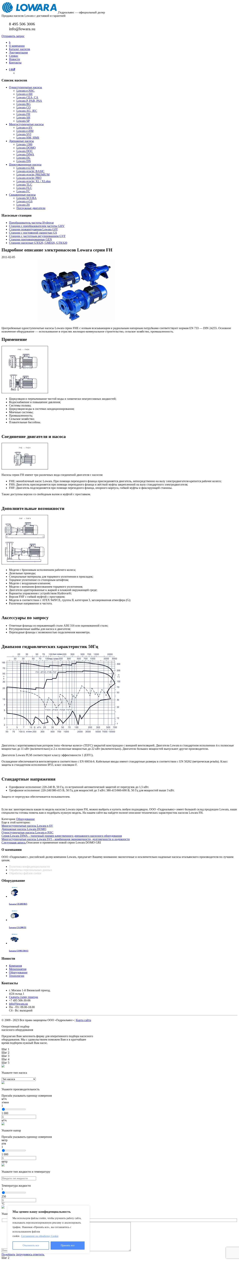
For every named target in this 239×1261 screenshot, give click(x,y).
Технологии (16, 975)
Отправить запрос (12, 36)
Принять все (68, 1245)
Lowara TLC (24, 184)
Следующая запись (13, 842)
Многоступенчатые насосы (26, 124)
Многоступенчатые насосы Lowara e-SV (27, 825)
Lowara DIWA (25, 154)
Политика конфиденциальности (29, 866)
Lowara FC (23, 191)
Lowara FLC (24, 188)
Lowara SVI (23, 134)
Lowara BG (23, 104)
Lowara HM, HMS (27, 137)
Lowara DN (23, 161)
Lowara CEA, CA (27, 97)
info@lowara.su (18, 1003)
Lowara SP (23, 120)
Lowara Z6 (23, 204)
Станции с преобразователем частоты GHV (37, 226)
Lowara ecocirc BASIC (30, 171)
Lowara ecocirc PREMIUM (32, 174)
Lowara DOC (24, 151)
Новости (14, 59)
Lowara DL (23, 157)
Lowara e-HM (24, 131)
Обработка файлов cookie (25, 873)
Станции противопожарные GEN (30, 239)
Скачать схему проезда (23, 997)
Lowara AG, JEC (26, 110)
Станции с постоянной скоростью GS (33, 232)
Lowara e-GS (24, 201)
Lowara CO (23, 107)
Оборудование (25, 819)
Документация (18, 52)
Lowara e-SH (24, 94)
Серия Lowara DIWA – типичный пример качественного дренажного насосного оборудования (61, 835)
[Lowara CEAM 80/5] (14, 896)
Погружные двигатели (30, 208)
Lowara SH (23, 117)
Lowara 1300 (24, 144)
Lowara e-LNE (25, 167)
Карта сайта (83, 1020)
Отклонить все (31, 1245)
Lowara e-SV (24, 127)
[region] (48, 1229)
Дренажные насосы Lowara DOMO (23, 829)
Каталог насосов (19, 49)
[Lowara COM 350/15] (14, 943)
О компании (17, 45)
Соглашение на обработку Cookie (39, 1236)
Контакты (15, 62)
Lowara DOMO (26, 147)
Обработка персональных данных (31, 869)
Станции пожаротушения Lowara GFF (33, 229)
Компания (15, 965)
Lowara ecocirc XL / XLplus (33, 181)
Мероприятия (17, 969)
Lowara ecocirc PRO (28, 177)
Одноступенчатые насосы (25, 87)
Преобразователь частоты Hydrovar (31, 222)
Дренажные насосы (21, 141)
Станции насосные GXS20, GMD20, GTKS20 (38, 242)
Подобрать (8, 1254)
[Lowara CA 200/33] (14, 919)
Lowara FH (23, 114)
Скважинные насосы (22, 194)
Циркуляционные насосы (25, 164)
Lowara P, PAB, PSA (29, 100)
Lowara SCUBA (26, 198)
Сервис (13, 55)
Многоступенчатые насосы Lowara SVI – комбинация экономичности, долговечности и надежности (65, 839)
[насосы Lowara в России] (29, 12)
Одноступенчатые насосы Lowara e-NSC (27, 832)
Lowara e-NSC (25, 90)
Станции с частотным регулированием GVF (37, 236)
